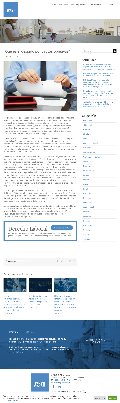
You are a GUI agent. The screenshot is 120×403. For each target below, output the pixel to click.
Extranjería (87, 175)
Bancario (86, 129)
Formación (87, 193)
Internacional (88, 207)
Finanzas (86, 184)
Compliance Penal (90, 143)
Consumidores (89, 152)
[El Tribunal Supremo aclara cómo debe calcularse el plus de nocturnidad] (40, 285)
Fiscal (85, 189)
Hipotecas (87, 198)
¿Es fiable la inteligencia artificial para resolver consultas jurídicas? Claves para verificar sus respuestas (98, 104)
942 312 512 (60, 380)
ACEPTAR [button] (112, 398)
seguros (86, 235)
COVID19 (87, 161)
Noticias (15, 56)
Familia (86, 180)
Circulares (87, 134)
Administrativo (89, 120)
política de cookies (10, 400)
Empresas (87, 166)
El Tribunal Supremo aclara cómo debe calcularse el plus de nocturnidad (98, 74)
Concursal (87, 148)
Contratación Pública (91, 157)
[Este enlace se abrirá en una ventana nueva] (64, 391)
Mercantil (87, 216)
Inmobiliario (88, 203)
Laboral (86, 212)
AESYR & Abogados (90, 125)
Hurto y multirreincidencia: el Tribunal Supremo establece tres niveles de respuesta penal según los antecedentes (99, 66)
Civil (85, 138)
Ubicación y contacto (60, 382)
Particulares (88, 225)
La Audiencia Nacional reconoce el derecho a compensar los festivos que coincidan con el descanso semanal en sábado (98, 94)
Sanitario (86, 230)
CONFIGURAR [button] (100, 398)
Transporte (87, 239)
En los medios (88, 170)
